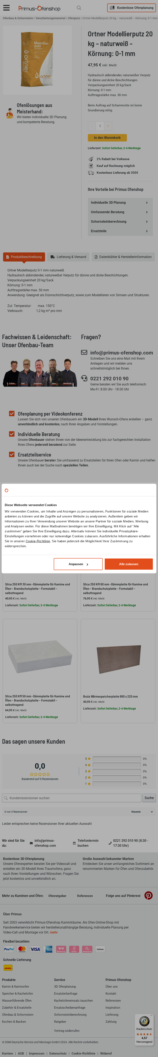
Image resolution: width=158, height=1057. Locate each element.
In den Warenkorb (107, 138)
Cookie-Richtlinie (38, 541)
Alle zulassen (128, 564)
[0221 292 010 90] (84, 378)
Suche (149, 798)
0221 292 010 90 (109, 379)
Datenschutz (58, 1053)
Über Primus (12, 914)
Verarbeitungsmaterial (50, 18)
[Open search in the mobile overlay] (79, 8)
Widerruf (106, 1053)
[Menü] (151, 1016)
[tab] (24, 257)
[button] (9, 7)
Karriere (7, 1053)
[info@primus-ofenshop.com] (84, 352)
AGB (21, 1053)
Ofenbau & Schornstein (18, 18)
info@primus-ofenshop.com (121, 353)
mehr (54, 932)
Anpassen (76, 564)
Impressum (36, 1053)
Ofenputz (74, 18)
